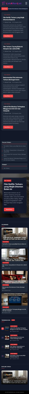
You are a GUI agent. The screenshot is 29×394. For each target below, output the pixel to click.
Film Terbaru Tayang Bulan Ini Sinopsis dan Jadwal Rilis (14, 151)
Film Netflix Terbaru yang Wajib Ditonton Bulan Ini (15, 146)
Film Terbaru (7, 168)
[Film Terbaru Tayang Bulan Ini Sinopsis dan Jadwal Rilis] (14, 255)
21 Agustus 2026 (7, 268)
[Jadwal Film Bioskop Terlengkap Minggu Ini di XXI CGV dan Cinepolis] (14, 299)
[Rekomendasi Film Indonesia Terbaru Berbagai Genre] (14, 277)
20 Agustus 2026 (7, 290)
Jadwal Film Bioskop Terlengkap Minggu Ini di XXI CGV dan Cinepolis (14, 159)
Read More (7, 36)
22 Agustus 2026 (7, 245)
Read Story (9, 209)
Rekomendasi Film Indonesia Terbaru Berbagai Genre (12, 8)
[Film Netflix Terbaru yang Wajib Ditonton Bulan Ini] (14, 234)
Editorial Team (8, 22)
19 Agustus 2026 (7, 312)
